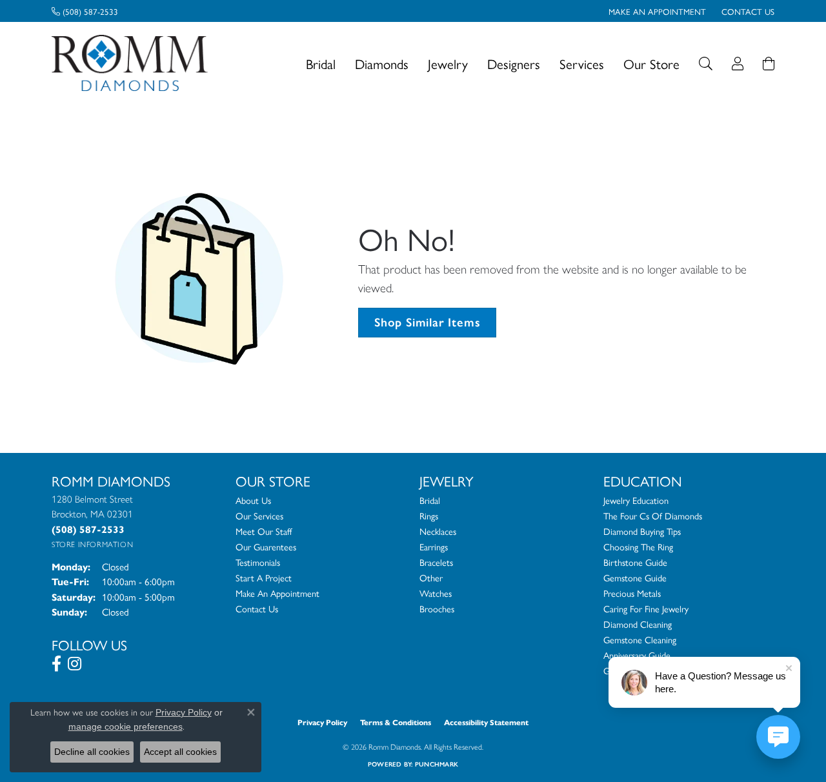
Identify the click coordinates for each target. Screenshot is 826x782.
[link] (85, 11)
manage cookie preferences (125, 726)
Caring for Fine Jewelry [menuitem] (646, 608)
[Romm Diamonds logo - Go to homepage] (133, 63)
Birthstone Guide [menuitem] (635, 562)
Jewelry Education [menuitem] (636, 500)
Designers (513, 63)
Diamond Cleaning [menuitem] (637, 623)
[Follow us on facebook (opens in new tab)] (56, 664)
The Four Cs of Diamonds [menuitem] (652, 515)
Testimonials (258, 562)
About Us (253, 500)
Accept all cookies (180, 752)
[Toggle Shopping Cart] (768, 63)
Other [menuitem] (431, 577)
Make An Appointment (277, 592)
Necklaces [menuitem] (437, 531)
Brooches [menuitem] (436, 608)
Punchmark (436, 764)
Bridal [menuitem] (429, 500)
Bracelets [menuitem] (436, 562)
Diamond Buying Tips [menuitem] (642, 531)
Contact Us (257, 608)
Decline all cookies (92, 752)
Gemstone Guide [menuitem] (635, 577)
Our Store (651, 63)
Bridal (321, 63)
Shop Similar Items (427, 322)
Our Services (259, 515)
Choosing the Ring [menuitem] (638, 546)
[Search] (705, 63)
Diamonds (381, 63)
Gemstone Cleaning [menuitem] (639, 639)
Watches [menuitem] (435, 592)
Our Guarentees (266, 546)
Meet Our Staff (264, 531)
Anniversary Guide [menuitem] (636, 654)
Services (581, 63)
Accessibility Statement (486, 722)
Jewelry (448, 63)
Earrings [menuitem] (433, 546)
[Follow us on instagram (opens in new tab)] (74, 664)
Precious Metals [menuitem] (632, 592)
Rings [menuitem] (428, 515)
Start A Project (264, 577)
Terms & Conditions (395, 722)
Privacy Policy (322, 722)
